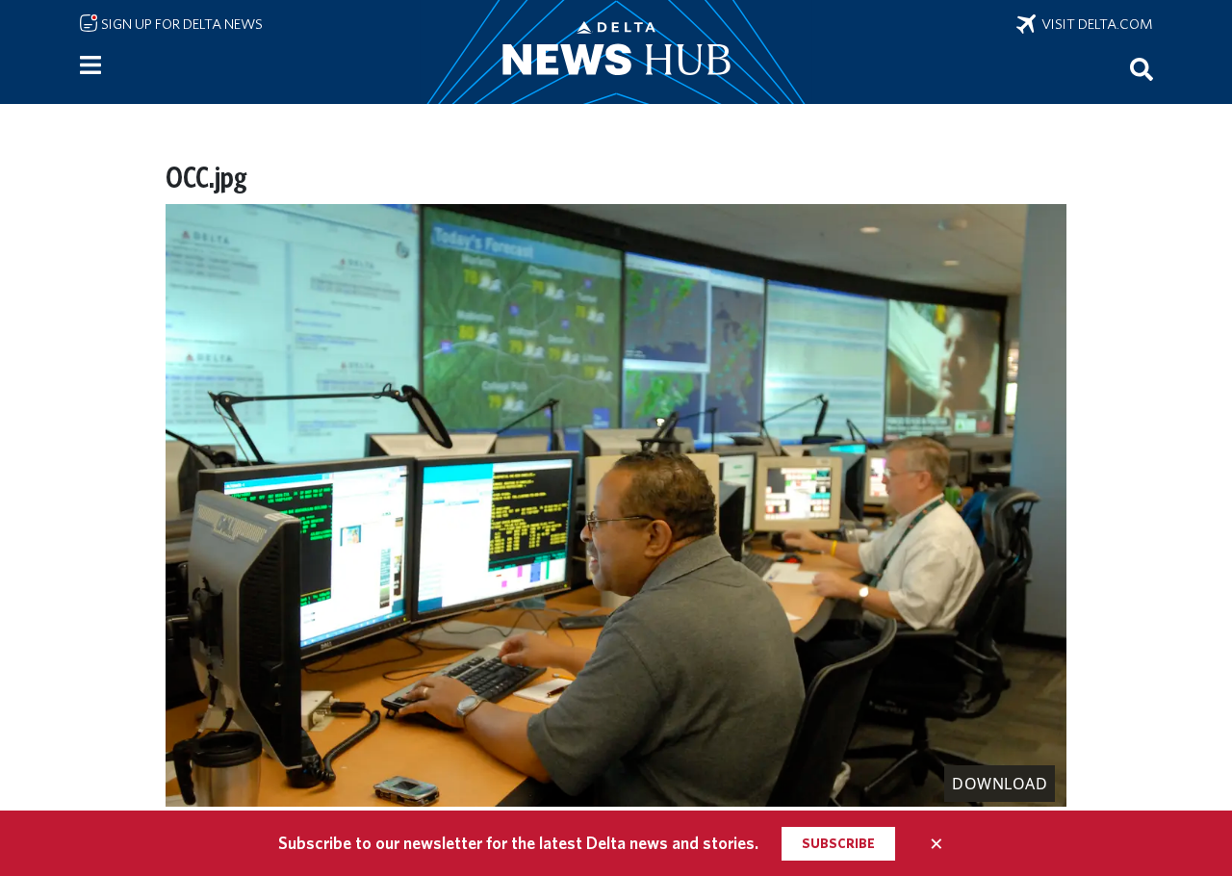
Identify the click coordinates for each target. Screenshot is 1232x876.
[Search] (1141, 68)
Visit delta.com (1094, 24)
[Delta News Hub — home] (616, 52)
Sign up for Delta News (180, 24)
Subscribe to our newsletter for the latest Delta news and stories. (518, 843)
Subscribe (838, 843)
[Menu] (90, 65)
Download (999, 783)
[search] (1141, 68)
